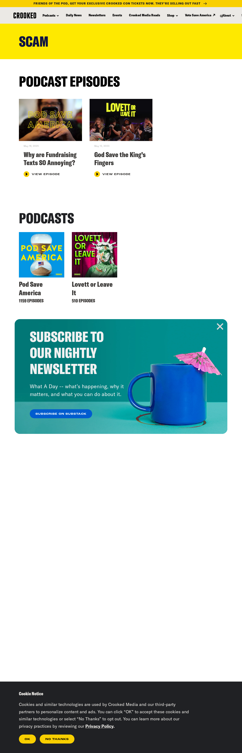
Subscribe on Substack (60, 414)
